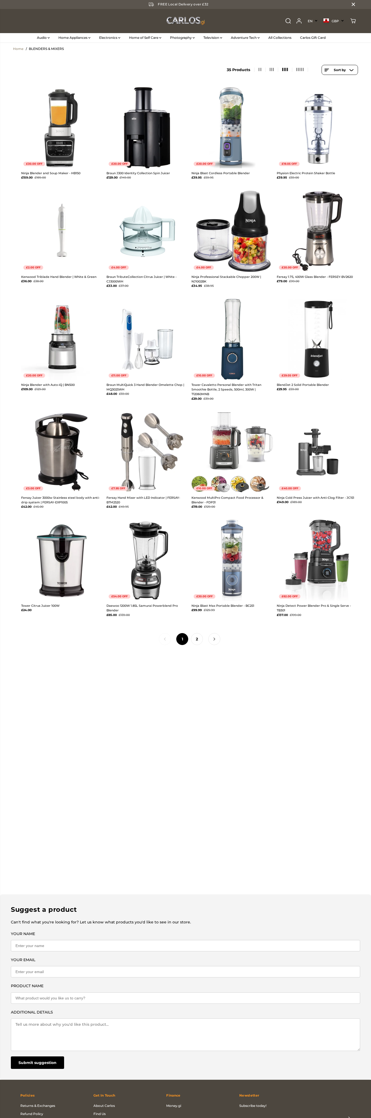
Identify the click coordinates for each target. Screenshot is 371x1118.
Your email (23, 959)
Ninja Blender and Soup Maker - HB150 (50, 173)
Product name (27, 985)
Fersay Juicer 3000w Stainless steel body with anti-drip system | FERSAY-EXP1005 (60, 500)
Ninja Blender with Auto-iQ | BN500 (48, 385)
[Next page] (214, 639)
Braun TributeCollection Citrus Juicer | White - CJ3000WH (141, 279)
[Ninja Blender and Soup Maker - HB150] (62, 128)
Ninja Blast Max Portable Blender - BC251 (222, 606)
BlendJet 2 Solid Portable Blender (303, 385)
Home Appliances (73, 38)
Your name (23, 933)
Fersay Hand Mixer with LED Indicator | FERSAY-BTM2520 (143, 500)
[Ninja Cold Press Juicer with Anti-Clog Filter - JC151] (317, 452)
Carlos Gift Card (313, 38)
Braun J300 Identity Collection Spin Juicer (138, 173)
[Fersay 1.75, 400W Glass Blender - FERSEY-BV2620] (317, 231)
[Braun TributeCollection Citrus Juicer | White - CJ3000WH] (147, 231)
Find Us (99, 1114)
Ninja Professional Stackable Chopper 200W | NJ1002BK (226, 279)
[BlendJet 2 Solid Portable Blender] (317, 339)
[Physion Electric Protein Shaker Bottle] (317, 128)
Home (18, 49)
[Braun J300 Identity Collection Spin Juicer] (147, 128)
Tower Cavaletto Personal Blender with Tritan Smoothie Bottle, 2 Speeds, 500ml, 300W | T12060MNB (226, 389)
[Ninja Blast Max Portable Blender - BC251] (232, 560)
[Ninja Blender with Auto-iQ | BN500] (62, 339)
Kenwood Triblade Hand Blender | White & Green (58, 277)
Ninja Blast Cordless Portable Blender (220, 173)
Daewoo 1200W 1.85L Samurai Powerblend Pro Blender (142, 608)
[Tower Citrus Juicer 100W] (62, 560)
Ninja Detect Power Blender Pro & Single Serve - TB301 (314, 608)
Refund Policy (31, 1114)
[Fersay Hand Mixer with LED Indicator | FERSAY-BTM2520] (147, 452)
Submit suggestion (37, 1062)
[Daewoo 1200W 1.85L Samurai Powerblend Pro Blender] (147, 560)
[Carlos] (185, 21)
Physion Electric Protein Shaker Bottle (306, 173)
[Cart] (353, 21)
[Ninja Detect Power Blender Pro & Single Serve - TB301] (317, 560)
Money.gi (173, 1106)
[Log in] (299, 21)
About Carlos (104, 1106)
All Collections (279, 38)
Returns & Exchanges (37, 1106)
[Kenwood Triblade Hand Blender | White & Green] (62, 231)
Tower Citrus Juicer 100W (40, 606)
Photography (181, 38)
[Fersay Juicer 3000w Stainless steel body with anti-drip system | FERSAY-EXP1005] (62, 452)
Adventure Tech (244, 38)
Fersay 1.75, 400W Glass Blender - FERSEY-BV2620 (315, 277)
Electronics (108, 38)
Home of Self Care (144, 38)
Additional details (32, 1012)
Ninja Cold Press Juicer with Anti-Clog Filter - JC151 (315, 498)
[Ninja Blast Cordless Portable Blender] (232, 128)
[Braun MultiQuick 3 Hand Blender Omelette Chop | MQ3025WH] (147, 339)
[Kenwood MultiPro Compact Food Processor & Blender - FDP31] (232, 452)
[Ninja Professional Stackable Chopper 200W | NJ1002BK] (232, 231)
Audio (42, 38)
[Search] (288, 21)
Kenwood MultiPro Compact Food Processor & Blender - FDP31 (227, 500)
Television (211, 38)
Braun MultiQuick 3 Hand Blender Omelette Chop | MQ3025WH (145, 387)
